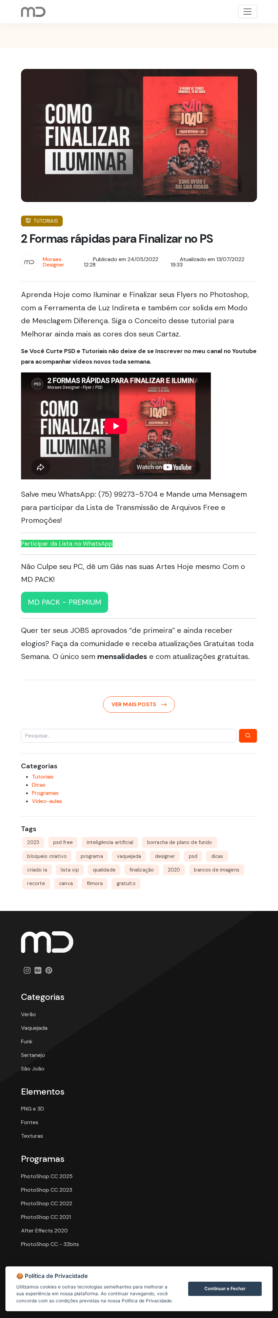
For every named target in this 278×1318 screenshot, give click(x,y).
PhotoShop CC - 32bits (50, 1244)
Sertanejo (33, 1055)
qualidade (104, 870)
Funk (27, 1041)
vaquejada (129, 856)
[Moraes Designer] (47, 941)
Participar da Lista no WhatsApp (67, 543)
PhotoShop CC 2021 (46, 1217)
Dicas (38, 784)
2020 (174, 870)
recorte (36, 883)
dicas (217, 856)
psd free (63, 842)
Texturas (32, 1135)
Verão (28, 1014)
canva (66, 883)
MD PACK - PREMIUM (64, 602)
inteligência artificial (110, 842)
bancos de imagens (216, 870)
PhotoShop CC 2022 (46, 1203)
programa (92, 856)
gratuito (126, 883)
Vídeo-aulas (47, 801)
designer (165, 856)
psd (193, 856)
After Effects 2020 (44, 1230)
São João (32, 1068)
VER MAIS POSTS (134, 704)
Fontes (29, 1122)
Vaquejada (34, 1027)
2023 (33, 842)
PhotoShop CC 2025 (47, 1176)
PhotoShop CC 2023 (46, 1189)
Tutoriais (46, 221)
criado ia (37, 870)
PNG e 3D (32, 1108)
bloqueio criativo (46, 856)
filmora (95, 883)
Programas (45, 793)
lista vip (70, 870)
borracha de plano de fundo (179, 842)
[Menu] (247, 11)
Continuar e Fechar (224, 1288)
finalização (142, 870)
